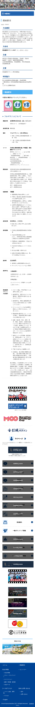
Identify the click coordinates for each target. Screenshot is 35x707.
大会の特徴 (7, 672)
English (5, 699)
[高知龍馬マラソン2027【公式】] (17, 8)
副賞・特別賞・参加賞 (9, 682)
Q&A (22, 691)
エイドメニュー (8, 679)
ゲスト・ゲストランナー (9, 676)
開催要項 (22, 665)
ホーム (5, 665)
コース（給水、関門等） (8, 692)
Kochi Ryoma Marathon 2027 (9, 703)
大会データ (7, 684)
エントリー (23, 669)
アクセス (6, 695)
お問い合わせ (24, 694)
